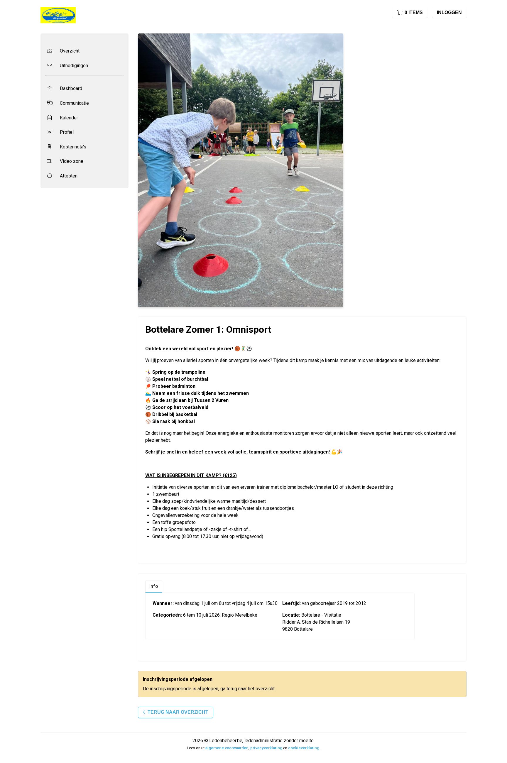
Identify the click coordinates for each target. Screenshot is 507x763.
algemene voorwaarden (227, 747)
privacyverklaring (266, 747)
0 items (414, 12)
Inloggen (449, 12)
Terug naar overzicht (178, 712)
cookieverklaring (303, 747)
